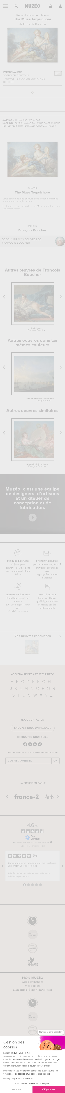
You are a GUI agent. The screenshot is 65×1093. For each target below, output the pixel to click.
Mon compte (32, 986)
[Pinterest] (34, 746)
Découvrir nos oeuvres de (22, 241)
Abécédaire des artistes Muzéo (32, 674)
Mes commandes (32, 982)
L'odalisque (37, 329)
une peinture (26, 199)
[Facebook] (25, 746)
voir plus (32, 866)
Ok (56, 760)
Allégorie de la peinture (37, 465)
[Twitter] (39, 746)
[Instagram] (30, 746)
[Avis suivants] (62, 866)
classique (53, 199)
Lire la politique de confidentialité (18, 1079)
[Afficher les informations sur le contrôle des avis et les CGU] (51, 842)
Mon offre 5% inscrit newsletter (32, 990)
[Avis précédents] (2, 866)
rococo (28, 201)
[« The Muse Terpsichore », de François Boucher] (31, 647)
